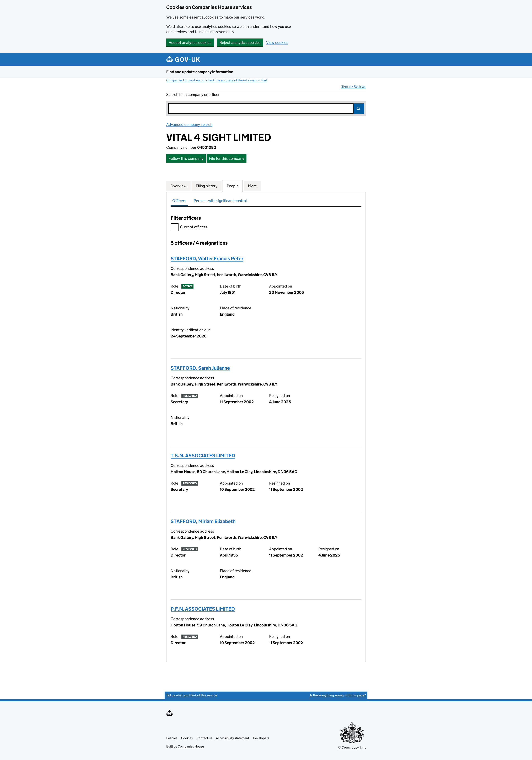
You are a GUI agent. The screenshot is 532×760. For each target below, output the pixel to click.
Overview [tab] (178, 185)
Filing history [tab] (206, 185)
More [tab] (252, 185)
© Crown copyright (352, 747)
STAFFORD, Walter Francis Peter (207, 258)
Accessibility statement (232, 738)
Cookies (187, 738)
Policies (171, 738)
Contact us (204, 738)
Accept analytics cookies (190, 42)
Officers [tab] (179, 200)
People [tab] (233, 185)
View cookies (277, 43)
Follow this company (186, 158)
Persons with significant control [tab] (220, 200)
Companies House (191, 746)
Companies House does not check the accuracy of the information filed (216, 80)
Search (358, 108)
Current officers (193, 226)
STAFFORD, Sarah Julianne (200, 368)
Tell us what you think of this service (191, 695)
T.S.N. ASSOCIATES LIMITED (203, 456)
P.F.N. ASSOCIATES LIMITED (203, 609)
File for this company (226, 158)
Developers (261, 738)
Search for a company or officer (193, 94)
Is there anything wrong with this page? (338, 695)
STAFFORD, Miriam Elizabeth (203, 521)
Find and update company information (199, 71)
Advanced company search (189, 124)
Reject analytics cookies (240, 42)
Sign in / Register (353, 86)
